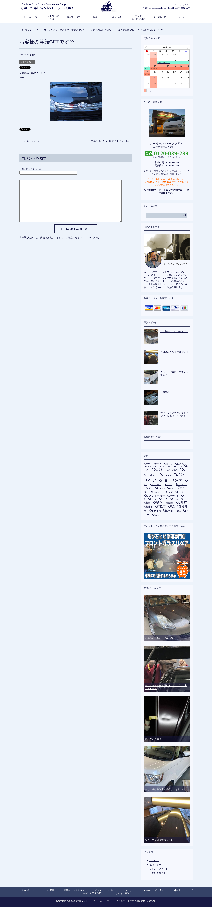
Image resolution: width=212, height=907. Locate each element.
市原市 (161, 506)
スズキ (158, 469)
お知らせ (168, 464)
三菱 (148, 502)
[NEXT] (187, 47)
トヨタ (166, 480)
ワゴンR (164, 499)
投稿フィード (156, 864)
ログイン (154, 860)
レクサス (153, 499)
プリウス (161, 488)
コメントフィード (158, 869)
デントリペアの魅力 (104, 890)
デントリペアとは (52, 17)
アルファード (151, 466)
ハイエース (156, 485)
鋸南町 (169, 510)
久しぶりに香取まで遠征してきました (164, 789)
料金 (95, 17)
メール (181, 17)
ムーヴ (180, 492)
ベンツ (172, 488)
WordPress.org (157, 873)
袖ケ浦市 (156, 510)
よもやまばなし (27, 62)
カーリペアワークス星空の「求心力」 (144, 890)
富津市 (149, 506)
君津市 (182, 502)
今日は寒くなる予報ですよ (174, 352)
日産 (172, 506)
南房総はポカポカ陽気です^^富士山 (109, 141)
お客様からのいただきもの (174, 331)
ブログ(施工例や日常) (138, 17)
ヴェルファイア (177, 499)
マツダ (169, 492)
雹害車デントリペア (74, 890)
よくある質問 (122, 893)
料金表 (177, 890)
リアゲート (174, 496)
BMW (148, 464)
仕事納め (165, 392)
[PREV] (146, 47)
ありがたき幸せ (153, 739)
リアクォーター (155, 495)
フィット (168, 485)
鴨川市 (156, 515)
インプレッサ (165, 466)
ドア (179, 480)
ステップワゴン (172, 470)
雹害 (179, 511)
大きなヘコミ (30, 141)
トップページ (30, 17)
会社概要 (116, 17)
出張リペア (160, 17)
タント (153, 475)
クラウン (178, 466)
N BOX (158, 464)
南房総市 (170, 503)
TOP (53, 30)
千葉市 (158, 502)
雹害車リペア (73, 17)
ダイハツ (166, 474)
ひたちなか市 (182, 464)
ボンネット (156, 492)
